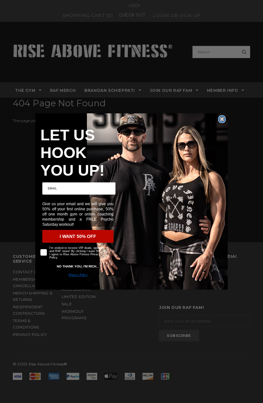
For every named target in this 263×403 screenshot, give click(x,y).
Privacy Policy (78, 274)
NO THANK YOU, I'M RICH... (78, 266)
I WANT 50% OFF (78, 236)
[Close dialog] (222, 119)
